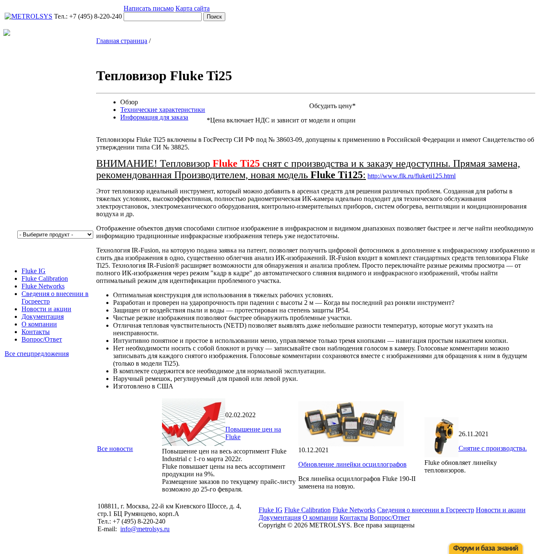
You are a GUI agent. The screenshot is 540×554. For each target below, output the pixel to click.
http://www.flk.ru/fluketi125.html (411, 175)
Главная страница (121, 40)
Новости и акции (46, 308)
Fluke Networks (43, 286)
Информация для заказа (154, 117)
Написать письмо (149, 8)
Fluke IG (34, 270)
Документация (43, 316)
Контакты (36, 331)
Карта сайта (193, 8)
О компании (39, 324)
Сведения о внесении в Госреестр (425, 509)
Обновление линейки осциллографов (352, 464)
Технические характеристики (162, 109)
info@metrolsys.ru (145, 528)
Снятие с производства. (493, 448)
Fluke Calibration (45, 278)
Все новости (115, 448)
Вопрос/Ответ (42, 339)
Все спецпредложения (37, 353)
